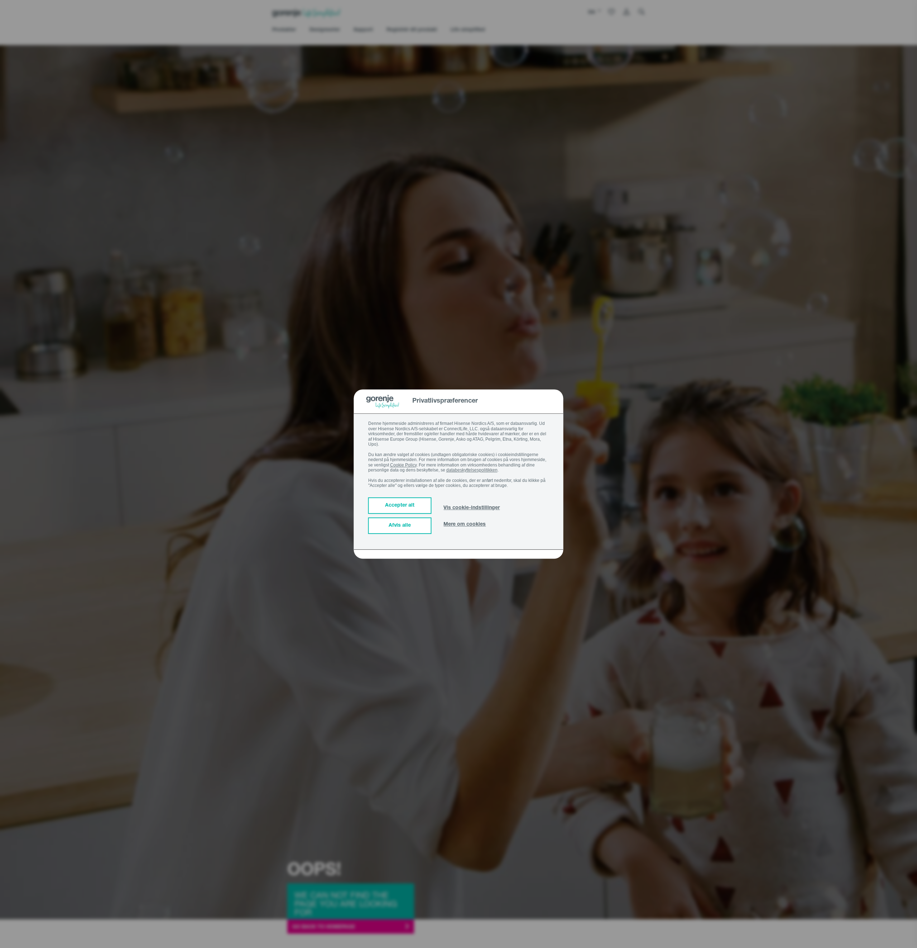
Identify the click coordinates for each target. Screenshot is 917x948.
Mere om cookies (464, 524)
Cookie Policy (403, 465)
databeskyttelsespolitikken (472, 470)
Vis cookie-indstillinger (471, 508)
